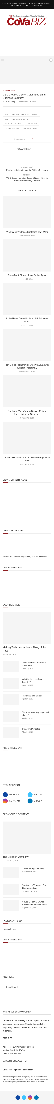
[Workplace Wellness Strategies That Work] (27, 212)
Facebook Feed (9, 929)
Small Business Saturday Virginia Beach (21, 115)
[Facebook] (38, 60)
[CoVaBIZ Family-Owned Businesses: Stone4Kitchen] (11, 905)
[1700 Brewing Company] (11, 872)
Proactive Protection (31, 729)
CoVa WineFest (37, 5)
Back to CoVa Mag (9, 3)
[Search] (46, 60)
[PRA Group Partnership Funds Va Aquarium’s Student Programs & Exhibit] (27, 345)
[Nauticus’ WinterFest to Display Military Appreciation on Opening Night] (27, 391)
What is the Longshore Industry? (32, 680)
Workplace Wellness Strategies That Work (27, 232)
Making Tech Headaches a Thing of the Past (24, 649)
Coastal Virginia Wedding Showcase (34, 3)
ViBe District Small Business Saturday (21, 128)
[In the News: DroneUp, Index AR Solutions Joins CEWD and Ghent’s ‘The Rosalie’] (27, 299)
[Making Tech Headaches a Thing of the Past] (27, 628)
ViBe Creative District (13, 124)
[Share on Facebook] (35, 139)
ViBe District (32, 124)
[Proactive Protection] (11, 732)
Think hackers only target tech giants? (35, 713)
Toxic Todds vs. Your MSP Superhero (34, 664)
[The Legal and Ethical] (11, 699)
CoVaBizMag (10, 102)
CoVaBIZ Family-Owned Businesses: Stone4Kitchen (34, 903)
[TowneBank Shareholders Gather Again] (27, 255)
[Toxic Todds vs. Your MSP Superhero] (11, 666)
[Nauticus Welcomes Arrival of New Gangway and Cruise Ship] (27, 438)
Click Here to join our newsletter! (18, 1070)
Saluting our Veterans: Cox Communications (34, 886)
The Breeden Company (16, 857)
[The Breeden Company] (27, 837)
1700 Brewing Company (33, 868)
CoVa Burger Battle (19, 5)
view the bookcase (39, 557)
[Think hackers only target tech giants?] (11, 716)
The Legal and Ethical (32, 696)
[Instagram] (30, 1097)
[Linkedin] (36, 1097)
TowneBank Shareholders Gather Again (27, 275)
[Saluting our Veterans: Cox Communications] (11, 889)
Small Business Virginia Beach (17, 119)
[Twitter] (24, 1097)
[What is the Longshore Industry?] (11, 683)
